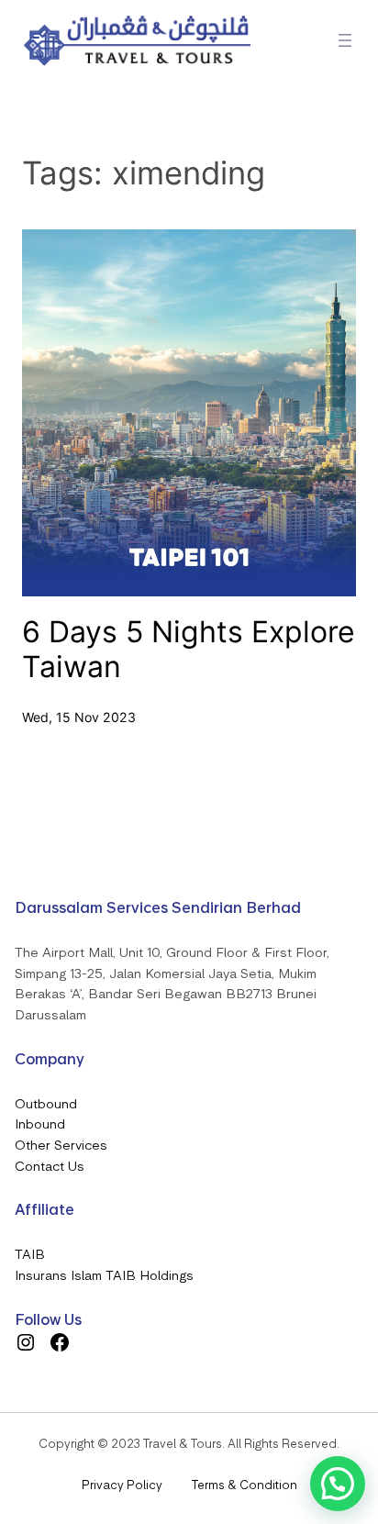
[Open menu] (345, 40)
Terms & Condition (244, 1485)
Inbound (40, 1124)
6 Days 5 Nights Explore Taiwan (188, 649)
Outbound (46, 1103)
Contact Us (49, 1166)
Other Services (61, 1145)
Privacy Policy (122, 1485)
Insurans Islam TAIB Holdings (104, 1275)
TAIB (30, 1254)
